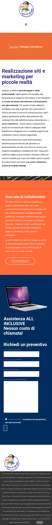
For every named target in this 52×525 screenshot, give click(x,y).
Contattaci (20, 261)
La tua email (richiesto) (12, 360)
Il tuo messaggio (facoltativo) (15, 379)
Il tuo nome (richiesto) (12, 350)
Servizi (14, 46)
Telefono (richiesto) (11, 369)
